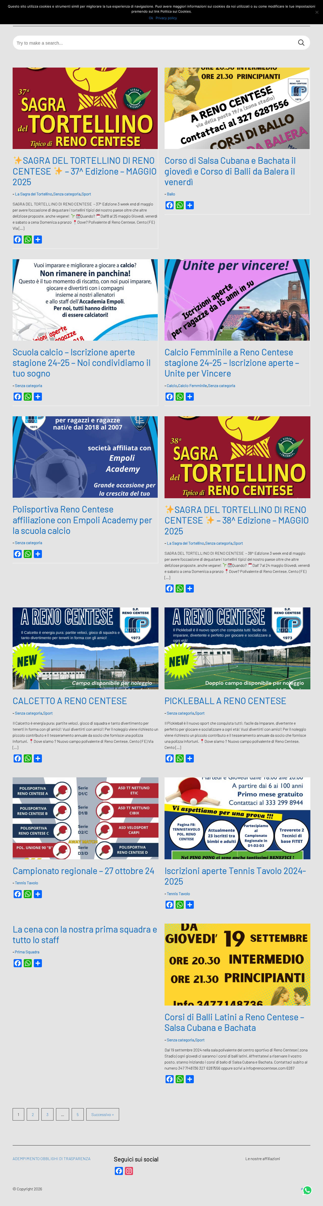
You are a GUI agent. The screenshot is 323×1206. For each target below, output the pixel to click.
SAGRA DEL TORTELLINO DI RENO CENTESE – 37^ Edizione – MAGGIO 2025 (84, 171)
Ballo (171, 193)
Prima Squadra (27, 951)
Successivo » (102, 1114)
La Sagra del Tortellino (33, 193)
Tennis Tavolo (26, 882)
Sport (86, 193)
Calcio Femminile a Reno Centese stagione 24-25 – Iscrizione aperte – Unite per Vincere (232, 362)
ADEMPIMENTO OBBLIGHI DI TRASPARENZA (51, 1158)
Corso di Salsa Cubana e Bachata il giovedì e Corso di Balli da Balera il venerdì (230, 171)
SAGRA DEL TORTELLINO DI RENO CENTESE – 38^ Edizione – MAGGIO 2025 (237, 520)
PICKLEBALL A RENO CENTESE (225, 700)
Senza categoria (66, 193)
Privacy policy (166, 18)
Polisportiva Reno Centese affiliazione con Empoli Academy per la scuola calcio (82, 519)
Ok (151, 18)
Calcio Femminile (192, 385)
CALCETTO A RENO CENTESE (70, 700)
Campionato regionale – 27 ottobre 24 (83, 870)
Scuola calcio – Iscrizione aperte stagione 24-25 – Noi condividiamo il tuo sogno (82, 362)
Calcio (172, 385)
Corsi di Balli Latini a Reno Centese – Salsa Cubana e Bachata (234, 1022)
